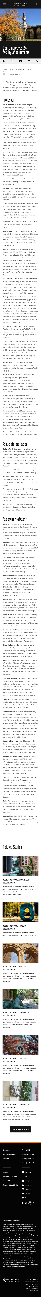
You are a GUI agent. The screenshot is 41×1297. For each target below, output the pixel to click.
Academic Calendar (10, 1176)
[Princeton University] (11, 1280)
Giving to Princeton (29, 1163)
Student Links (8, 1181)
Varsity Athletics (28, 1158)
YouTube (28, 1193)
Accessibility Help (9, 1154)
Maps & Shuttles (28, 1154)
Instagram (28, 1181)
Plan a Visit (26, 1150)
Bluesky (27, 1198)
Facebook (28, 1172)
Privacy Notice (34, 1290)
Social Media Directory (29, 1203)
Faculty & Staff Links (10, 1185)
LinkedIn (28, 1189)
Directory (6, 1158)
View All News (20, 1129)
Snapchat (28, 1185)
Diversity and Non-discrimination (11, 1220)
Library (5, 1172)
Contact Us (7, 1150)
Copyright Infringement (32, 1288)
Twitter (27, 1176)
